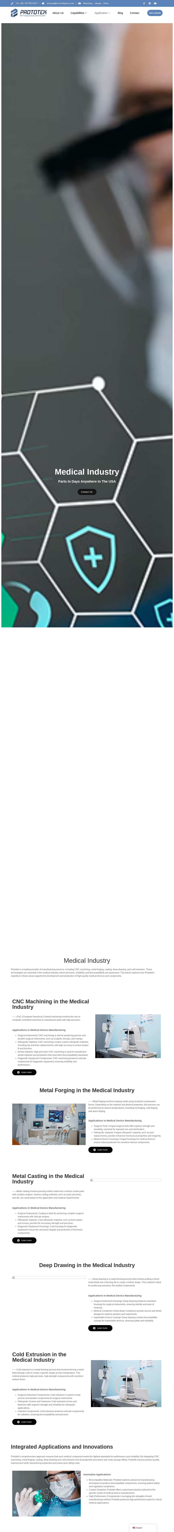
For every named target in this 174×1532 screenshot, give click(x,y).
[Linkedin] (150, 3)
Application (101, 12)
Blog (120, 12)
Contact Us (86, 492)
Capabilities (77, 12)
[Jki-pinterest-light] (161, 3)
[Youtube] (155, 3)
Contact (134, 12)
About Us (58, 12)
